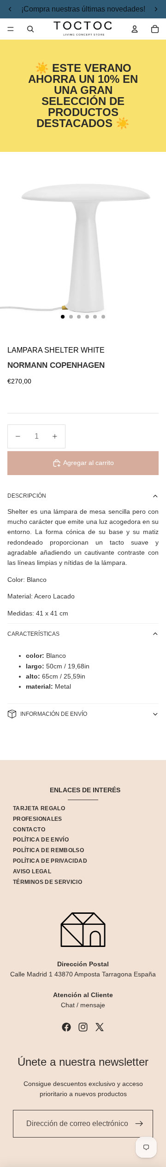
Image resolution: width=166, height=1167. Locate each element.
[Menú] (10, 29)
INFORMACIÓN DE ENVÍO (53, 714)
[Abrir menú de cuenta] (135, 29)
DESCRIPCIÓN (26, 496)
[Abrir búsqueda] (30, 29)
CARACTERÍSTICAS (33, 634)
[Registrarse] (139, 1123)
